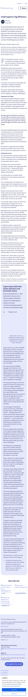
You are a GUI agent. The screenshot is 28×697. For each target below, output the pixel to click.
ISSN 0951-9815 (5, 626)
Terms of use (4, 675)
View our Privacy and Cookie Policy (11, 686)
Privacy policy (4, 670)
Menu (23, 8)
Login (25, 3)
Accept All (14, 689)
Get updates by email (14, 664)
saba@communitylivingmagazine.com (14, 654)
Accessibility (4, 673)
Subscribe (19, 3)
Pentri (6, 639)
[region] (14, 686)
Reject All (14, 693)
